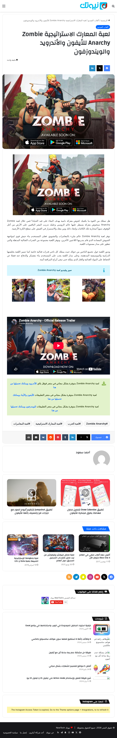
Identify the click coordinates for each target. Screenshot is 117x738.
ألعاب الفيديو (93, 20)
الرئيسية (104, 20)
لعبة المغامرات (20, 423)
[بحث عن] (113, 7)
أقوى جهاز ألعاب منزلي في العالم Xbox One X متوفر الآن (94, 556)
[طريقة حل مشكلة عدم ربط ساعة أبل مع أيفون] (101, 656)
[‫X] (100, 68)
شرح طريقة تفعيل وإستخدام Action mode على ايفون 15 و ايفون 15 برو (59, 678)
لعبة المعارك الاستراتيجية (48, 423)
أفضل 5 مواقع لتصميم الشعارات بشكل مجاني (70, 666)
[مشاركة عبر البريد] (36, 437)
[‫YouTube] (97, 577)
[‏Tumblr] (65, 437)
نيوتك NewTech (63, 727)
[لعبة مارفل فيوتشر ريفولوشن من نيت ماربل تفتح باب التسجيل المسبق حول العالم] (58, 543)
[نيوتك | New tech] (94, 6)
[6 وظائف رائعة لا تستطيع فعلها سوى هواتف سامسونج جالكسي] (101, 643)
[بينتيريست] (58, 437)
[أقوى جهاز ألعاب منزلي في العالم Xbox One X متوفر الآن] (94, 543)
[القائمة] (3, 7)
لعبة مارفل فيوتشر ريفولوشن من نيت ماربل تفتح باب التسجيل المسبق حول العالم (59, 558)
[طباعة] (29, 437)
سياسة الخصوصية (10, 732)
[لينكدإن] (92, 68)
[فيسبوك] (107, 68)
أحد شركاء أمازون (36, 732)
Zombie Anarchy (96, 423)
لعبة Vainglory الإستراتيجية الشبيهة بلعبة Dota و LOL (26, 559)
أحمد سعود (83, 452)
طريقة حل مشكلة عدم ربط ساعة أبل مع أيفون (70, 653)
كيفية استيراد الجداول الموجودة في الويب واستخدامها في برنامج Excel (58, 626)
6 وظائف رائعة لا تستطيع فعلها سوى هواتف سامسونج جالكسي (61, 639)
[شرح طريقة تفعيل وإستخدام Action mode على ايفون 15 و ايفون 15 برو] (101, 682)
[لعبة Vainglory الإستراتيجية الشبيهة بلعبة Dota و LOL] (22, 544)
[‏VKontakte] (43, 437)
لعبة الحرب (73, 423)
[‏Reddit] (51, 437)
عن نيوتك (50, 732)
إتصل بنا (23, 732)
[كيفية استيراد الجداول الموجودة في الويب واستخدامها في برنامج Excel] (101, 629)
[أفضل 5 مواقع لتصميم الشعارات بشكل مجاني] (101, 669)
